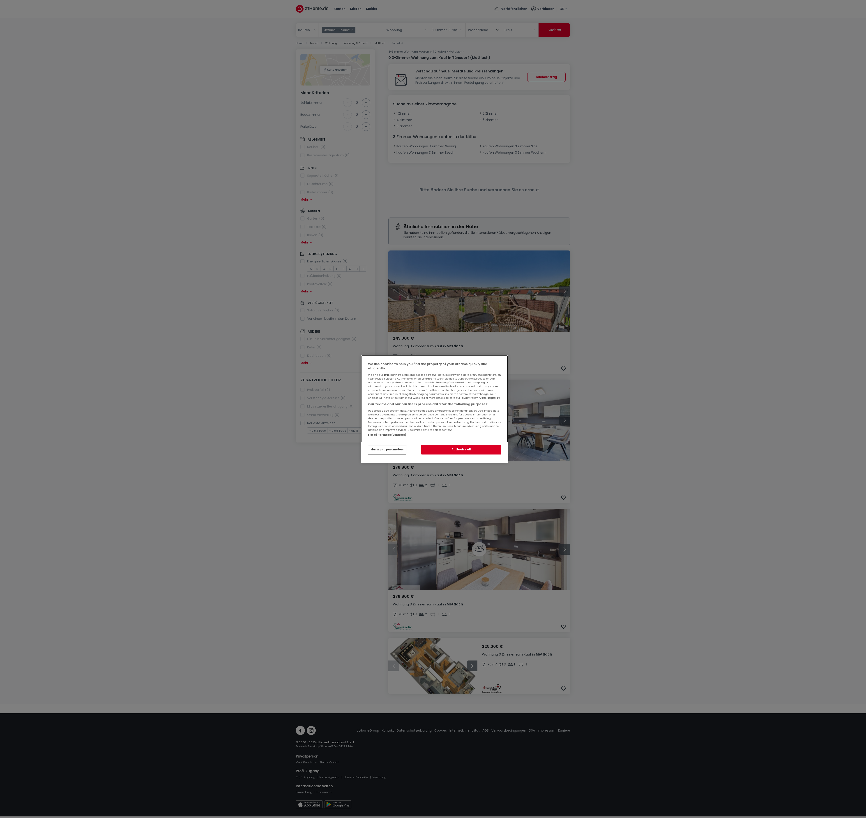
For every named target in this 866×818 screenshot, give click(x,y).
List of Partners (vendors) (387, 435)
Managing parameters (387, 449)
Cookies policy (489, 398)
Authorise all (461, 449)
